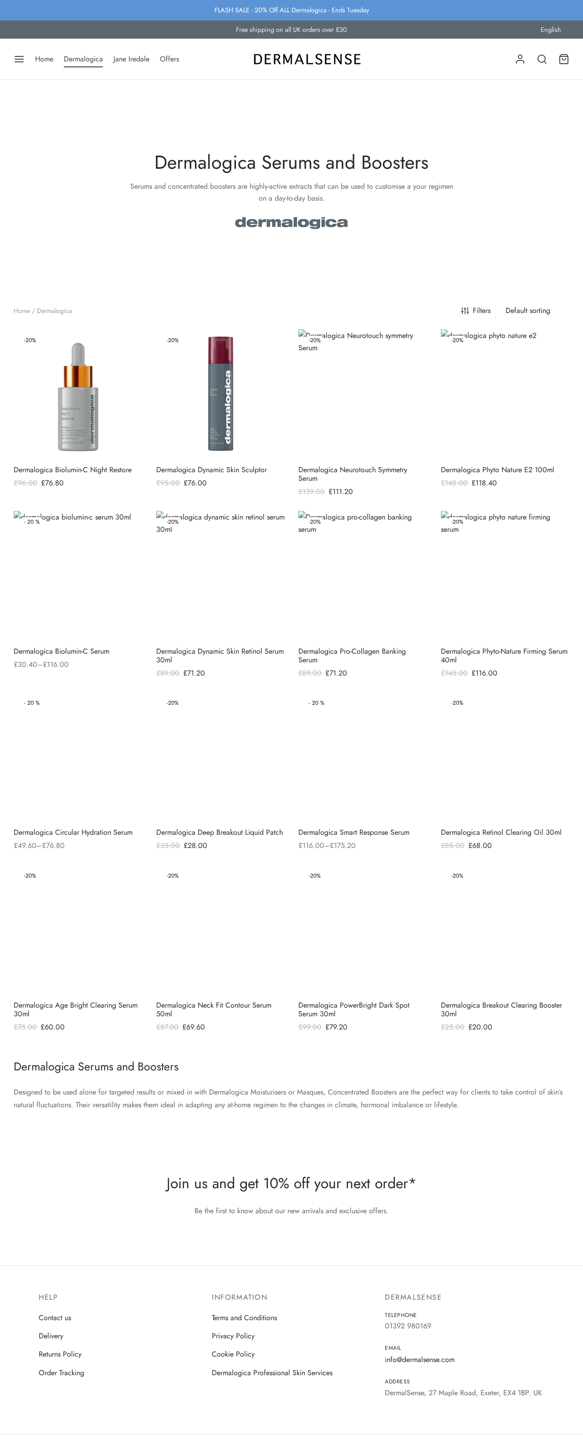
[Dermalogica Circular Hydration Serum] (78, 756)
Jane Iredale (131, 59)
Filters (482, 310)
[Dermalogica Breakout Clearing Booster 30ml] (505, 929)
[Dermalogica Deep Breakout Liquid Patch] (220, 756)
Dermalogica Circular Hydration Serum (73, 832)
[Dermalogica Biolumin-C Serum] (78, 575)
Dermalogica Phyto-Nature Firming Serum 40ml (504, 655)
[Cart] (563, 59)
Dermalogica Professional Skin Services (272, 1372)
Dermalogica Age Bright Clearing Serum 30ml (76, 1009)
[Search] (542, 59)
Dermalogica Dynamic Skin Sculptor (211, 469)
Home (44, 59)
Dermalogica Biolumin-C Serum (61, 651)
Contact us (55, 1317)
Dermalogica (83, 59)
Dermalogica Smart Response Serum (353, 832)
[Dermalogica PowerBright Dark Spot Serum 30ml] (362, 929)
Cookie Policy (233, 1354)
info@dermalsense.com (420, 1359)
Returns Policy (60, 1354)
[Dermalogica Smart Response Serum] (362, 756)
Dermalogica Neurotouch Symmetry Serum (352, 473)
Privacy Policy (233, 1336)
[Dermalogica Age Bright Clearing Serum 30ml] (78, 929)
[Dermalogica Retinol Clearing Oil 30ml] (505, 756)
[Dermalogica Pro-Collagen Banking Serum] (362, 575)
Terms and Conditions (244, 1317)
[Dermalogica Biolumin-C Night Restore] (78, 393)
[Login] (520, 59)
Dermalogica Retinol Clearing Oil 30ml (501, 832)
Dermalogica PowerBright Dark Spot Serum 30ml (353, 1009)
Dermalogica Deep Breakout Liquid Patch (219, 832)
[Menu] (19, 59)
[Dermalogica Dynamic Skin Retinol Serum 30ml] (220, 575)
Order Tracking (61, 1372)
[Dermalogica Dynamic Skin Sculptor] (220, 393)
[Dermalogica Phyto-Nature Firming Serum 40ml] (505, 575)
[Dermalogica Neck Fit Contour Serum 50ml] (220, 929)
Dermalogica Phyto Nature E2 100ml (497, 469)
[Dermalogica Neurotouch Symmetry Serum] (362, 393)
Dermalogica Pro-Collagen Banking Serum (352, 655)
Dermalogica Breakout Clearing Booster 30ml (501, 1009)
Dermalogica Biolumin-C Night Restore (73, 469)
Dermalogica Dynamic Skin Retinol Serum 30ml (220, 655)
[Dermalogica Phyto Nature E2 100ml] (505, 393)
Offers (169, 59)
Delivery (51, 1336)
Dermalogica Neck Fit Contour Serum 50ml (213, 1009)
